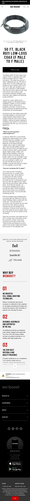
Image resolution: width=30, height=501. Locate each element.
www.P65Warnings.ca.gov (12, 377)
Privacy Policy (21, 495)
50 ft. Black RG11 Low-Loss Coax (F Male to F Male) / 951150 (17, 41)
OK (15, 498)
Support (5, 417)
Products (5, 396)
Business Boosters (8, 41)
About (4, 410)
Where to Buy (15, 70)
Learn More (6, 403)
